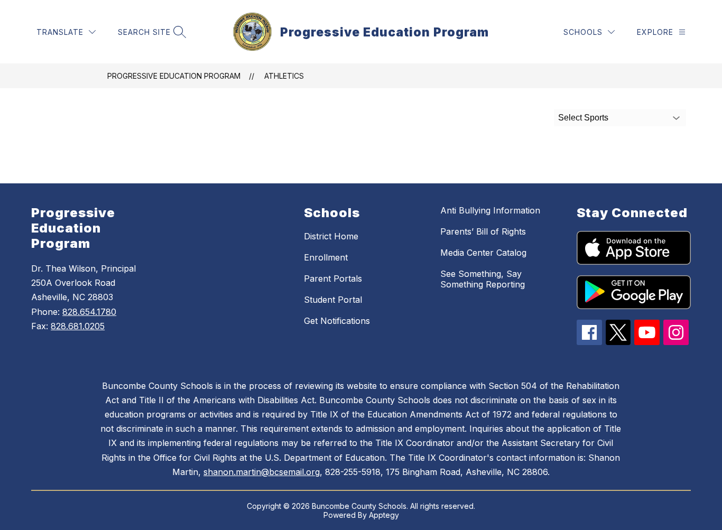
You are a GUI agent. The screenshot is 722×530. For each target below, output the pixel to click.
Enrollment (326, 257)
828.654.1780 (89, 311)
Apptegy (384, 514)
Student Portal (333, 299)
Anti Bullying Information (490, 210)
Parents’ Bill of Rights (483, 231)
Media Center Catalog (483, 252)
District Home (331, 236)
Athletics (284, 75)
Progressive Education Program (173, 75)
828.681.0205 (78, 326)
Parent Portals (333, 278)
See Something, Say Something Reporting (482, 279)
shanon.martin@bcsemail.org (261, 472)
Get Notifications (337, 320)
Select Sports (583, 117)
